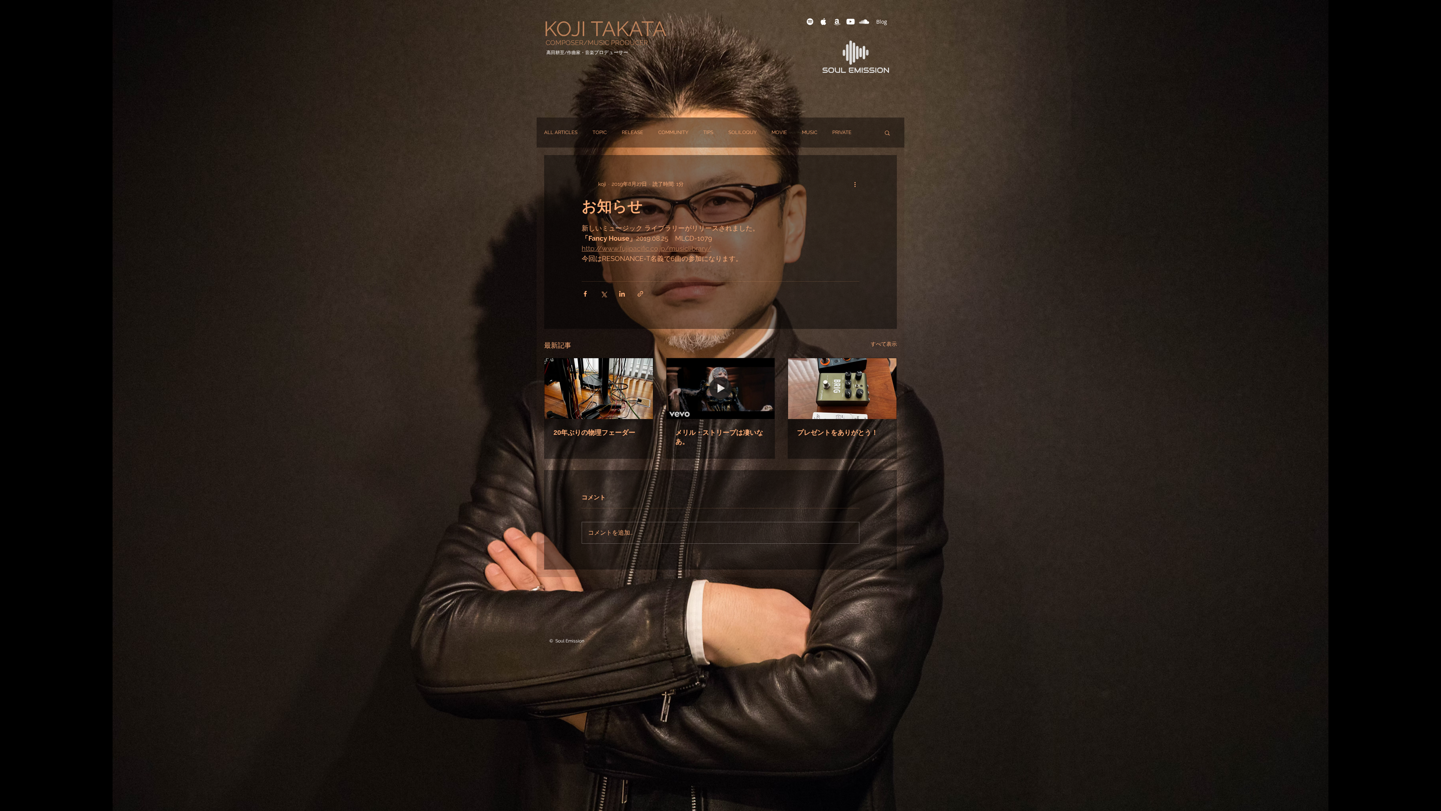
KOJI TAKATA (605, 29)
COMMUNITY (673, 132)
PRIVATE (841, 132)
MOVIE (779, 132)
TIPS (708, 132)
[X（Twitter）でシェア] (603, 293)
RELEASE (632, 132)
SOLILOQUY (742, 132)
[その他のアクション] (854, 183)
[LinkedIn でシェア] (622, 293)
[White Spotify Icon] (810, 22)
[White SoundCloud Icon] (864, 22)
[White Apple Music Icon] (823, 22)
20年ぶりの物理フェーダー (594, 432)
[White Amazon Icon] (837, 22)
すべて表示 (884, 344)
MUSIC (809, 132)
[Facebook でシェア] (585, 293)
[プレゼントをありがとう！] (842, 388)
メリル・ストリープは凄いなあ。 (719, 437)
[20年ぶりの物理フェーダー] (599, 388)
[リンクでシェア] (640, 293)
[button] (887, 133)
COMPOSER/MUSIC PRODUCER (597, 43)
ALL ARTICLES (561, 132)
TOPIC (600, 132)
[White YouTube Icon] (850, 22)
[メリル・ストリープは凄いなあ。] (720, 388)
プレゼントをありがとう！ (837, 432)
